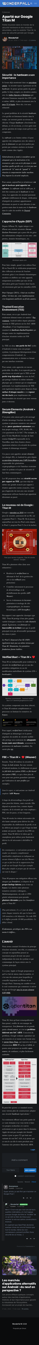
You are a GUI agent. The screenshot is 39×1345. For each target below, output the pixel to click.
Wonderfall (13, 38)
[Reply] (24, 1198)
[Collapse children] (34, 1198)
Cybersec (6, 12)
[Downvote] (30, 1198)
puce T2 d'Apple (8, 104)
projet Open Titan (11, 1041)
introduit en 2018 (16, 512)
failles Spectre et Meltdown (19, 95)
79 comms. (25, 1309)
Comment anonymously (26, 1176)
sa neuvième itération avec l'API (19, 460)
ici (12, 749)
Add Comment (30, 1170)
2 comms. (32, 40)
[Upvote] (27, 1198)
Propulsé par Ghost (19, 1328)
